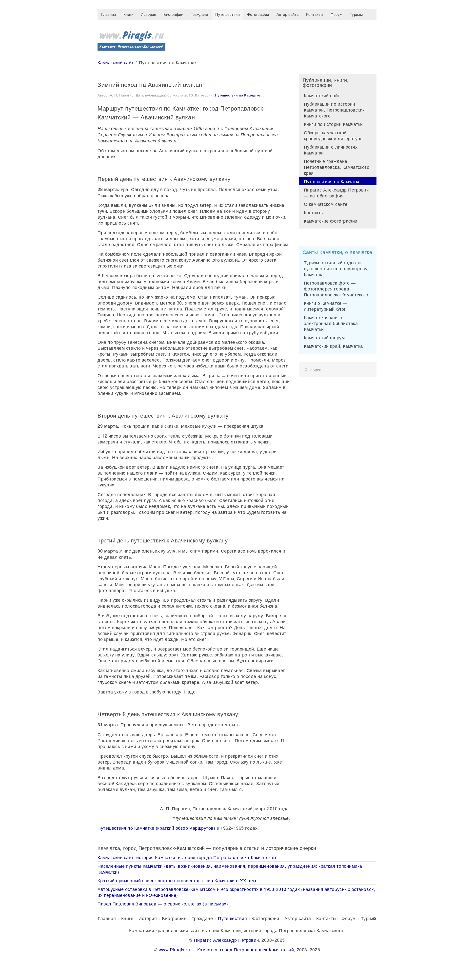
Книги (128, 14)
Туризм (356, 14)
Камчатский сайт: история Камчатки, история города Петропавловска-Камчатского (188, 857)
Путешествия (227, 14)
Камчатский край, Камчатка (333, 346)
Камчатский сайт (116, 62)
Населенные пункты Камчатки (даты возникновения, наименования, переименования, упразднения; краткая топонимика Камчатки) (230, 869)
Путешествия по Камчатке (237, 95)
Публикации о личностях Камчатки (331, 149)
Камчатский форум (324, 337)
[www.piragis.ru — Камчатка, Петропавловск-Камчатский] (131, 39)
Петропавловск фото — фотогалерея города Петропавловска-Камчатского (336, 288)
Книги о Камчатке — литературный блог (326, 306)
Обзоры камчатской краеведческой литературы (334, 135)
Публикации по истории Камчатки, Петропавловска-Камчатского (334, 109)
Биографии (173, 14)
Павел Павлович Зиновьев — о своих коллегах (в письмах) (163, 903)
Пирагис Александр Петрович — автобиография (336, 192)
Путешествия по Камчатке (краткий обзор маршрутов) (156, 828)
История (148, 14)
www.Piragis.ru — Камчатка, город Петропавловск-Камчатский (226, 949)
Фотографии (258, 14)
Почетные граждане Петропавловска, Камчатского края (337, 167)
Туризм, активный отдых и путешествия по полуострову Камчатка (336, 268)
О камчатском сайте (326, 204)
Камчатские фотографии (330, 220)
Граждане (199, 14)
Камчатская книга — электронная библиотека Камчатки (331, 323)
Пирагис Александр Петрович (226, 940)
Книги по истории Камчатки (333, 124)
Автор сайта (287, 14)
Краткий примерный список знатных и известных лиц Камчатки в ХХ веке (177, 880)
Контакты (314, 14)
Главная (108, 14)
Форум (336, 14)
